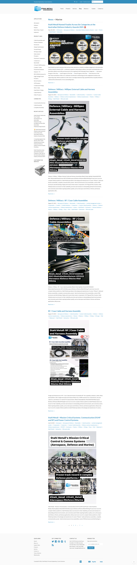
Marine (35, 27)
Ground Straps (37, 49)
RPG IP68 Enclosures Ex (40, 74)
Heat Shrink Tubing (38, 90)
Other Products (38, 95)
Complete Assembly (39, 107)
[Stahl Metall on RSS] (53, 545)
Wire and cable (64, 98)
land (96, 30)
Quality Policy (37, 545)
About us (86, 8)
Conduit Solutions (66, 205)
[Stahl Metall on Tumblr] (65, 542)
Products (68, 8)
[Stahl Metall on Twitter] (53, 542)
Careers (93, 8)
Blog (80, 8)
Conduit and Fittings (39, 85)
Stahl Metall (52, 32)
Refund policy (37, 555)
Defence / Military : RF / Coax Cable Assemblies (68, 200)
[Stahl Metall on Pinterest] (59, 542)
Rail (69, 209)
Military (97, 96)
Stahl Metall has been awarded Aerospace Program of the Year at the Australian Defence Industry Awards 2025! (39, 153)
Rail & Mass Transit (38, 30)
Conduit (58, 205)
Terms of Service (37, 553)
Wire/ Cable (37, 87)
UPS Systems (37, 83)
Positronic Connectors (39, 58)
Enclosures (36, 44)
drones (75, 207)
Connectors (89, 94)
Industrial (36, 32)
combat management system (93, 203)
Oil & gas (97, 316)
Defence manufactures (82, 96)
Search (35, 541)
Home (61, 8)
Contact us (100, 8)
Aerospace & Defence (69, 30)
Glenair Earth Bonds (39, 47)
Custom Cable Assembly (85, 205)
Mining (50, 98)
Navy (65, 209)
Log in (81, 1)
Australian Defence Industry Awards (85, 30)
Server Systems (37, 80)
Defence (36, 25)
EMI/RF (63, 427)
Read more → (51, 82)
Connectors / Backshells (37, 61)
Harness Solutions (96, 207)
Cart (76, 1)
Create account (86, 1)
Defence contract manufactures (68, 96)
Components (51, 205)
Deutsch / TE (37, 71)
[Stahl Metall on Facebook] (56, 542)
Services (75, 8)
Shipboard (52, 318)
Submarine (59, 32)
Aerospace (36, 23)
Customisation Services (39, 103)
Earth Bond (81, 207)
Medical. (81, 316)
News (50, 19)
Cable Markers (37, 92)
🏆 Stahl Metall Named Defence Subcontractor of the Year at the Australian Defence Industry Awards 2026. (39, 133)
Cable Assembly (38, 105)
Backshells (72, 94)
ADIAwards (59, 30)
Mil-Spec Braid (37, 51)
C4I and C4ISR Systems (39, 65)
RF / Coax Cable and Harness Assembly (64, 311)
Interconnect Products (37, 55)
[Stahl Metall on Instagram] (62, 542)
